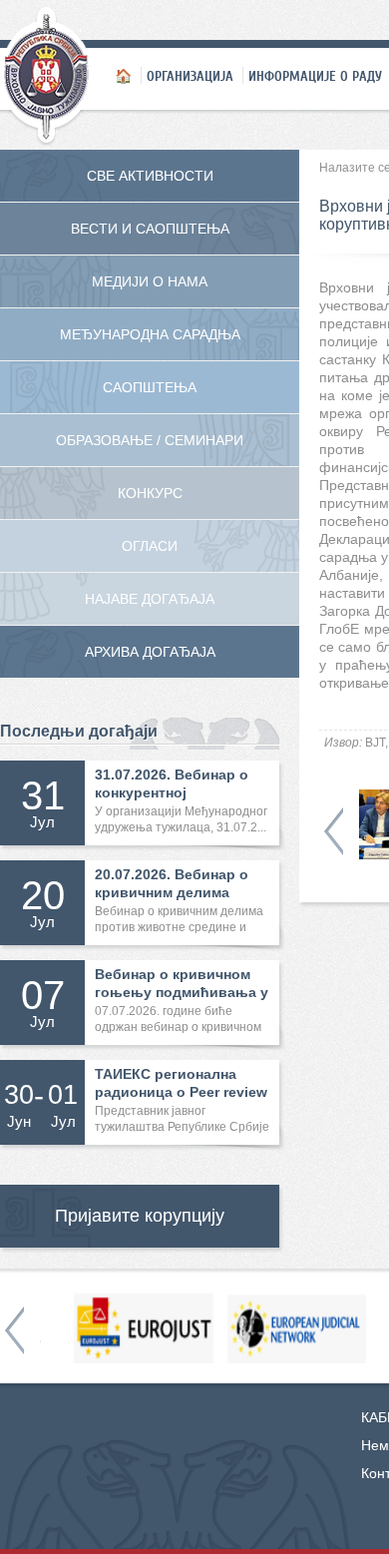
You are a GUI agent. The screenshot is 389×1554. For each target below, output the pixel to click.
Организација (190, 76)
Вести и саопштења (150, 229)
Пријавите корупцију (139, 1216)
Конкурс (150, 493)
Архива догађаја (150, 652)
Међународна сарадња (150, 334)
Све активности (150, 176)
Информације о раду (315, 76)
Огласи (150, 546)
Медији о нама (149, 281)
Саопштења (149, 387)
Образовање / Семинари (149, 440)
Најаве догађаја (149, 599)
